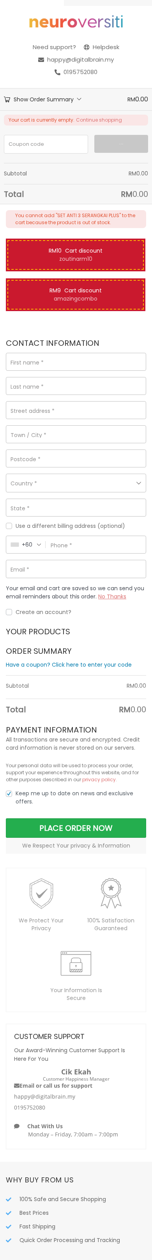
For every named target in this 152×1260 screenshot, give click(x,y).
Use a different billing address (70, 526)
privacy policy (99, 779)
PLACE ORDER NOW (76, 828)
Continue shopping (99, 120)
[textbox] (76, 483)
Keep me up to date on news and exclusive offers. (74, 797)
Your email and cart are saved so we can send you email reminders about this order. (75, 592)
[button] (75, 255)
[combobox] (76, 483)
